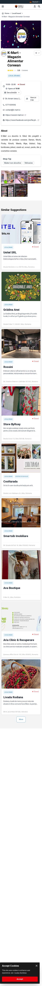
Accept (20, 979)
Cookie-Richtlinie (20, 973)
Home (7, 13)
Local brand (16, 13)
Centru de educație (21, 476)
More (21, 719)
